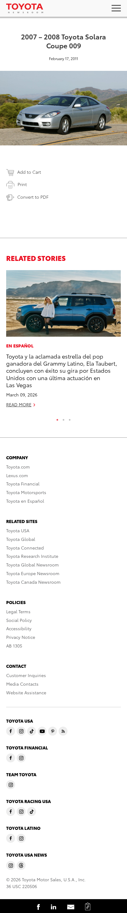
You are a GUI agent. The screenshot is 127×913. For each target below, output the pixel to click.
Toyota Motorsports (26, 492)
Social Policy (19, 620)
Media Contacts (22, 684)
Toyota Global (20, 539)
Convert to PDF (32, 197)
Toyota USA (17, 530)
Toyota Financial (22, 484)
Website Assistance (26, 692)
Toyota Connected (25, 548)
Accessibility (18, 628)
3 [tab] (69, 418)
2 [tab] (63, 418)
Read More (18, 404)
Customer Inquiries (26, 675)
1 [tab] (57, 418)
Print (22, 184)
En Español (20, 346)
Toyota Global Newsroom (32, 565)
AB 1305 (14, 646)
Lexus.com (17, 475)
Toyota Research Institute (32, 556)
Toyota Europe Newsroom (32, 573)
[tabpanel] (63, 341)
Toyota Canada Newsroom (33, 582)
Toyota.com (18, 467)
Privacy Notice (20, 637)
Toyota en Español (25, 501)
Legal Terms (18, 611)
